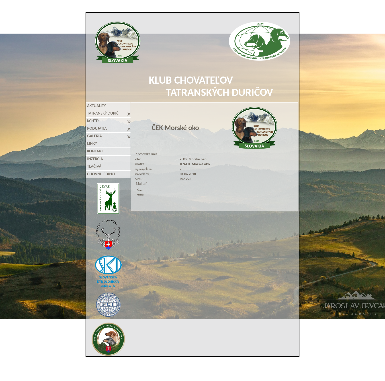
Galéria (95, 136)
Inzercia (95, 159)
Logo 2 (259, 41)
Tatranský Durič (103, 113)
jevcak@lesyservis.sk (244, 365)
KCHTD (93, 121)
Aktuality (96, 106)
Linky (92, 144)
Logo (118, 42)
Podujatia (98, 129)
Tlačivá (94, 167)
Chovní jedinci (101, 174)
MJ (186, 372)
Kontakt (95, 151)
